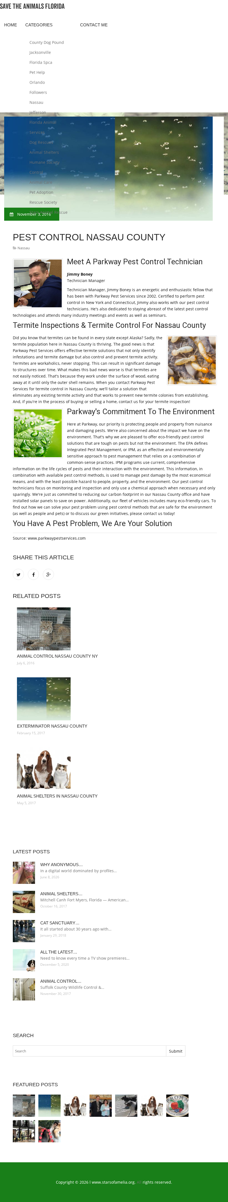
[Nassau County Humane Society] (101, 1106)
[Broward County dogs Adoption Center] (24, 1131)
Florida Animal (42, 122)
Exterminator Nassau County (52, 726)
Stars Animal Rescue (48, 212)
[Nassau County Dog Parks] (126, 1106)
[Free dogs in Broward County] (177, 1106)
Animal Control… (60, 981)
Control (36, 172)
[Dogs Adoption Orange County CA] (49, 1131)
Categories (39, 24)
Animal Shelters (44, 152)
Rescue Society (43, 202)
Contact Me (94, 24)
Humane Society (44, 162)
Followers (38, 92)
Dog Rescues (41, 142)
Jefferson (37, 112)
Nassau (36, 102)
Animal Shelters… (61, 893)
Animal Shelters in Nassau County (57, 796)
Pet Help (37, 72)
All (139, 1182)
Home (10, 24)
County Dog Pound (46, 42)
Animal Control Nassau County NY (57, 656)
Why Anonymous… (61, 864)
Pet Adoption (41, 192)
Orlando (37, 82)
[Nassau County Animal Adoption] (152, 1106)
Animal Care (40, 182)
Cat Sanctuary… (60, 923)
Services (37, 132)
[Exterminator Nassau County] (115, 698)
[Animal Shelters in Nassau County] (115, 768)
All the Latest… (58, 952)
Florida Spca (40, 62)
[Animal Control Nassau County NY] (115, 628)
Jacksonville (40, 52)
